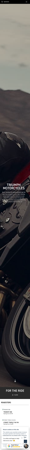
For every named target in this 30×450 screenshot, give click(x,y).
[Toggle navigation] (26, 2)
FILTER (16, 395)
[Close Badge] (23, 444)
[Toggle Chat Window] (26, 446)
